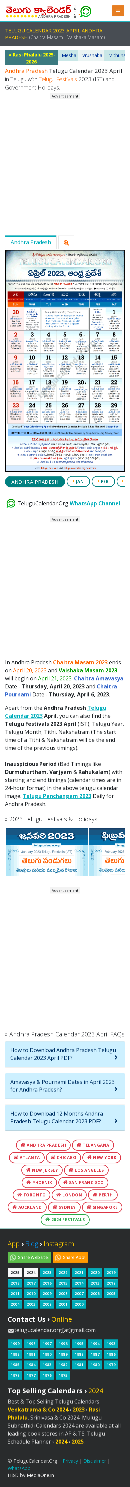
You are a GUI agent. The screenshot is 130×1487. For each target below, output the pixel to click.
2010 (31, 1293)
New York (104, 1157)
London (71, 1195)
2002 (47, 1304)
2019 (111, 1272)
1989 (63, 1354)
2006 (95, 1293)
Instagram (59, 1243)
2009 (47, 1293)
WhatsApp (19, 1468)
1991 (31, 1354)
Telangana (95, 1145)
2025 (15, 1272)
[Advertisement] (65, 165)
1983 (47, 1364)
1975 (63, 1375)
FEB (104, 481)
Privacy (70, 1461)
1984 (31, 1364)
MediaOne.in (40, 1475)
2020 (95, 1272)
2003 (31, 1304)
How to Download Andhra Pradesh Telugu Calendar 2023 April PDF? (63, 1053)
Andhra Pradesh (31, 242)
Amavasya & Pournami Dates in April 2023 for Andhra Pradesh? (62, 1085)
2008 (63, 1293)
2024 (31, 1272)
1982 (63, 1364)
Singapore (104, 1207)
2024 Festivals (67, 1219)
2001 (63, 1304)
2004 (15, 1304)
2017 (31, 1283)
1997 (47, 1343)
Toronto (34, 1195)
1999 (15, 1343)
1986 (111, 1354)
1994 (95, 1343)
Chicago (65, 1157)
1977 (31, 1375)
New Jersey (44, 1170)
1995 (79, 1343)
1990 (47, 1354)
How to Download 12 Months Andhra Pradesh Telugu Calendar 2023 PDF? (56, 1117)
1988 (79, 1354)
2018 (15, 1283)
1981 (79, 1364)
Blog (31, 1243)
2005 (111, 1293)
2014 (79, 1283)
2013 (95, 1283)
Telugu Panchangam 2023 (57, 796)
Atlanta (29, 1157)
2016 (47, 1283)
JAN (79, 481)
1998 (31, 1343)
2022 (63, 1272)
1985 (15, 1364)
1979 (111, 1364)
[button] (118, 10)
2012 (111, 1283)
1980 (95, 1364)
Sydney (66, 1207)
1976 (47, 1375)
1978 (15, 1375)
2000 (79, 1304)
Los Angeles (89, 1170)
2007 (79, 1293)
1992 (15, 1354)
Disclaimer (94, 1461)
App (14, 1243)
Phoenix (41, 1182)
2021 (79, 1272)
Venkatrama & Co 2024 (38, 1409)
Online (61, 1319)
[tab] (65, 1054)
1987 (95, 1354)
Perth (105, 1195)
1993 (111, 1343)
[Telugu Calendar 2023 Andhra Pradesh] (38, 10)
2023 (47, 1272)
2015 (63, 1283)
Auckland (29, 1207)
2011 (15, 1293)
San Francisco (86, 1182)
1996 (63, 1343)
